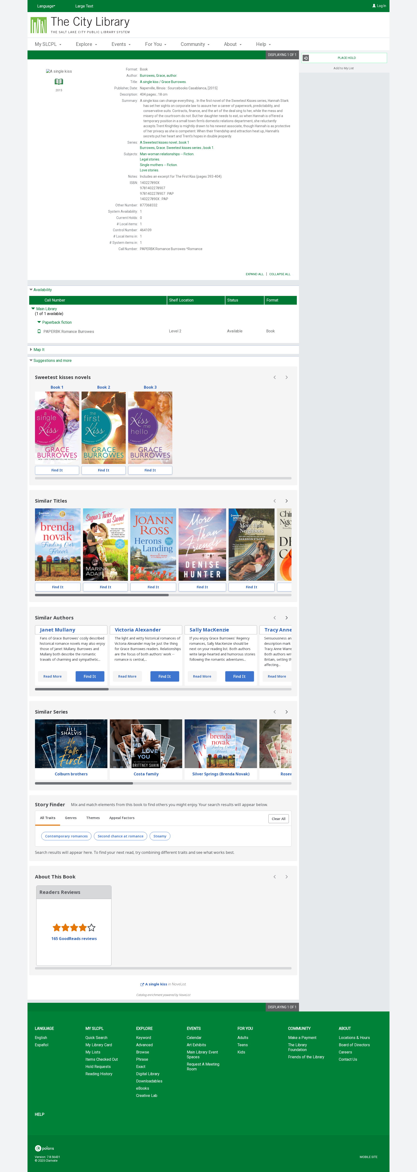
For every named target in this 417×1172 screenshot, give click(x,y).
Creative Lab (146, 1095)
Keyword (143, 1037)
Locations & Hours (354, 1037)
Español (41, 1045)
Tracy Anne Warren (288, 629)
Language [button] (44, 1028)
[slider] (163, 478)
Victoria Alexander (138, 629)
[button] (278, 818)
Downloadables (149, 1081)
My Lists (92, 1052)
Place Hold (347, 58)
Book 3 (150, 387)
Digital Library (148, 1074)
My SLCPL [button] (46, 44)
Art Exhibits (196, 1045)
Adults (242, 1037)
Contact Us (348, 1059)
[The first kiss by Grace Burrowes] (104, 428)
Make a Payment (302, 1037)
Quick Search (96, 1037)
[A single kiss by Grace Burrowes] (57, 428)
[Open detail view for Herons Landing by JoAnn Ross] (153, 544)
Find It (57, 470)
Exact (140, 1066)
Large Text (84, 6)
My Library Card (98, 1045)
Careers (345, 1052)
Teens (242, 1045)
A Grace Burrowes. (163, 82)
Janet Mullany (57, 629)
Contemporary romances (66, 836)
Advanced (144, 1045)
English (41, 1037)
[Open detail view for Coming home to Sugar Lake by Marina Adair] (105, 544)
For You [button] (154, 44)
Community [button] (193, 44)
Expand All (255, 274)
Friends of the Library (306, 1057)
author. (158, 75)
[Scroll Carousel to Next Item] (286, 377)
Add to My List (344, 68)
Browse (142, 1052)
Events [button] (119, 44)
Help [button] (261, 44)
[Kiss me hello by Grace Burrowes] (150, 428)
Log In (381, 6)
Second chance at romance (120, 836)
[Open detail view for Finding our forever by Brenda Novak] (58, 544)
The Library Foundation (297, 1047)
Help (39, 1114)
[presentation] (57, 428)
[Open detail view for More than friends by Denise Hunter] (202, 544)
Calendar (194, 1037)
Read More (52, 676)
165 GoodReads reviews (74, 938)
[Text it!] (39, 331)
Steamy (160, 836)
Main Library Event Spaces (202, 1054)
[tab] (47, 818)
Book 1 (57, 387)
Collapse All (280, 274)
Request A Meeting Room (203, 1066)
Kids (241, 1052)
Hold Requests (98, 1066)
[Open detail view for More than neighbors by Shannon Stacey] (252, 544)
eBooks (142, 1088)
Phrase (142, 1059)
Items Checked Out (101, 1059)
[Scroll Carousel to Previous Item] (275, 377)
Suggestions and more (53, 360)
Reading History (98, 1074)
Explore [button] (84, 44)
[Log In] (374, 6)
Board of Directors (354, 1045)
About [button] (231, 44)
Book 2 (103, 387)
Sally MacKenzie (209, 629)
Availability (43, 290)
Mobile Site (368, 1157)
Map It (39, 349)
